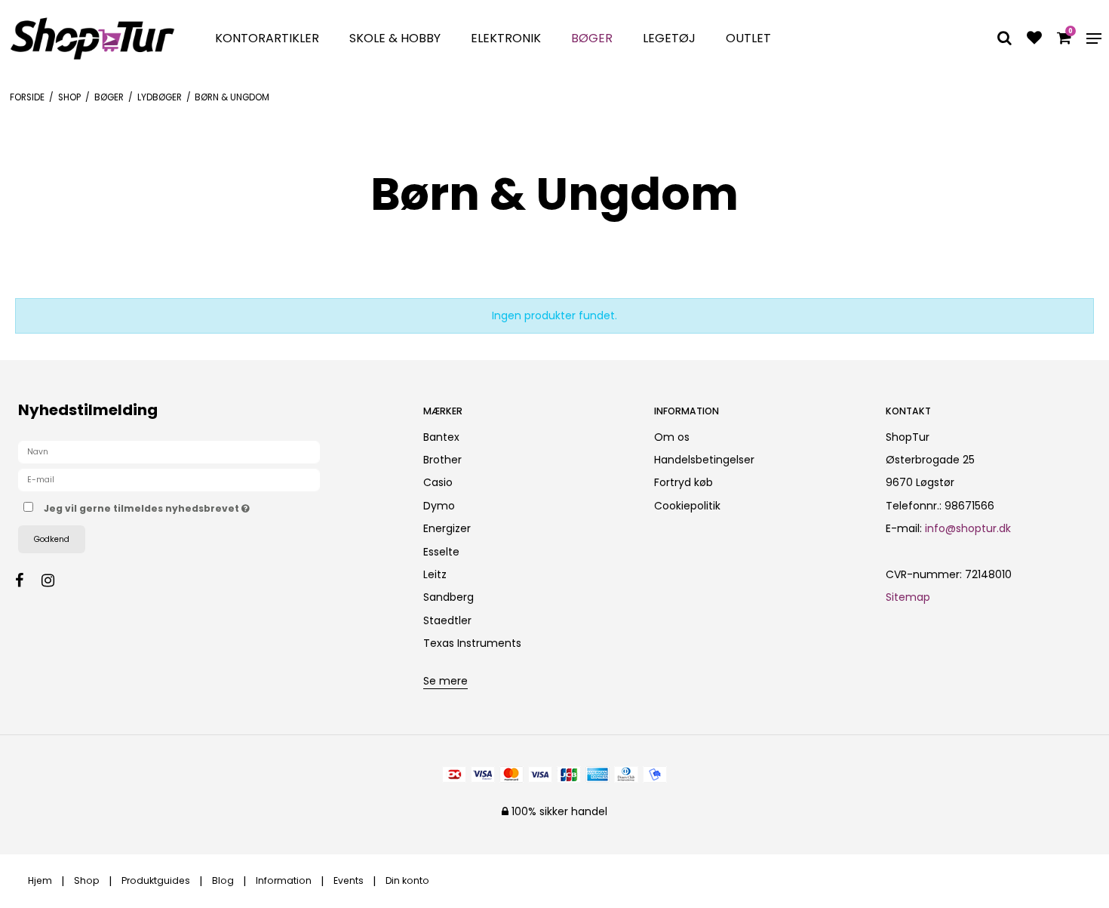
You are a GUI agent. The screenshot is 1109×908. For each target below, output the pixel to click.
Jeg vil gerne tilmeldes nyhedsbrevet (203, 506)
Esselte (441, 551)
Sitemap (908, 597)
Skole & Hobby (395, 38)
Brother (442, 459)
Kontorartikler (267, 38)
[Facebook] (26, 580)
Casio (438, 482)
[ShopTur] (92, 38)
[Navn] (169, 451)
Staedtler (447, 620)
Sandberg (448, 597)
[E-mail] (169, 479)
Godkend (51, 539)
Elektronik (506, 38)
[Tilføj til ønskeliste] (1034, 39)
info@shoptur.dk (968, 528)
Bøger (592, 38)
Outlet (748, 38)
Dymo (439, 505)
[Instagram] (55, 580)
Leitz (435, 574)
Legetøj (669, 38)
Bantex (441, 437)
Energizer (447, 528)
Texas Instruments (472, 643)
